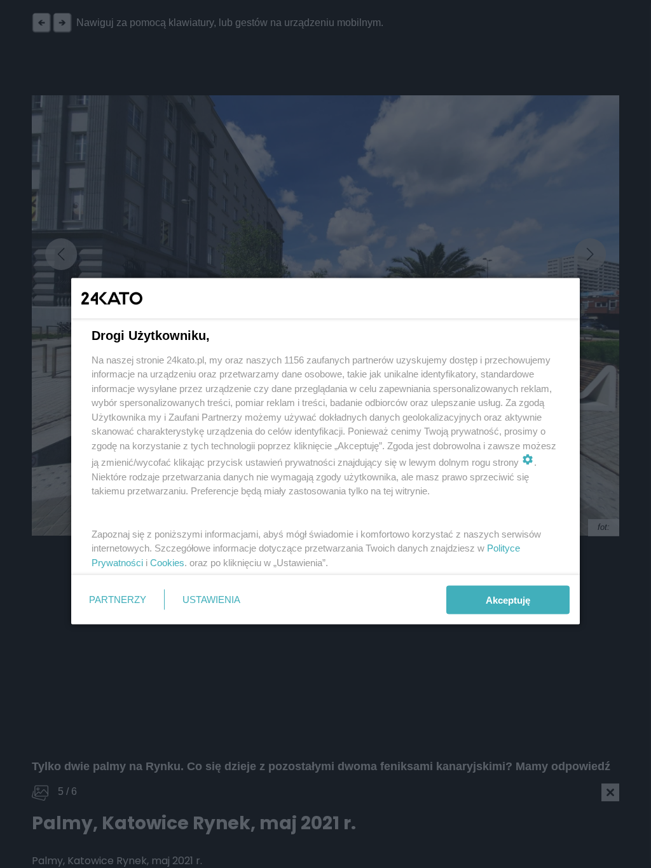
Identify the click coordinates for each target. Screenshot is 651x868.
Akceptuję (508, 599)
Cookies (167, 562)
